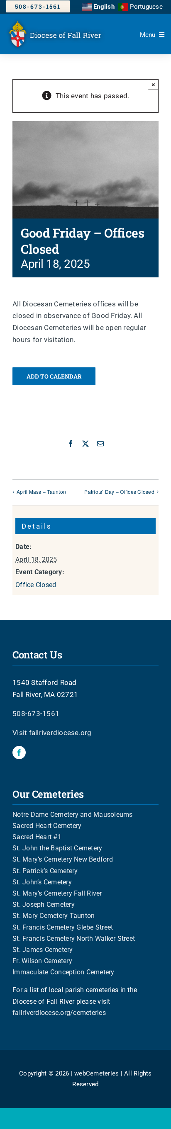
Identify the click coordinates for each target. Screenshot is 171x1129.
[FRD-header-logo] (57, 21)
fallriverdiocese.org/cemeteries (59, 1013)
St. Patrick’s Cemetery (45, 871)
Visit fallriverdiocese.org (52, 732)
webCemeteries (96, 1073)
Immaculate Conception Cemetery (63, 972)
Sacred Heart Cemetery (46, 826)
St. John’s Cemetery (42, 882)
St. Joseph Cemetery (43, 904)
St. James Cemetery (42, 950)
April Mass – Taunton (41, 491)
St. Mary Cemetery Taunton (53, 916)
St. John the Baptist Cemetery (57, 848)
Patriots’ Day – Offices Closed (119, 491)
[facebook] (19, 752)
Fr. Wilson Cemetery (42, 961)
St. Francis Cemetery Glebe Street (62, 927)
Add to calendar (54, 376)
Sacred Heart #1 (36, 837)
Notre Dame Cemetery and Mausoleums (72, 814)
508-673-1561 (35, 713)
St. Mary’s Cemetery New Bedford (62, 859)
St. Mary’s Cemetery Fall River (57, 893)
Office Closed (35, 585)
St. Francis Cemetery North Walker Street (73, 938)
